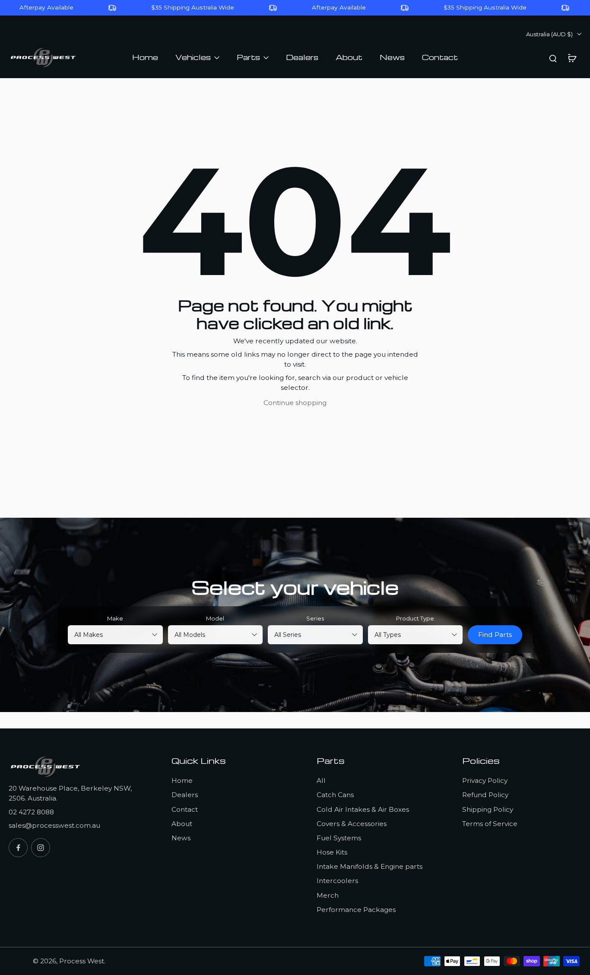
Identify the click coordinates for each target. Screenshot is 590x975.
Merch (328, 895)
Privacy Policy (485, 780)
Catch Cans (335, 795)
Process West (81, 961)
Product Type (415, 618)
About (181, 824)
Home (182, 780)
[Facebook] (18, 847)
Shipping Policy (487, 809)
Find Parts (495, 634)
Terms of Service (489, 824)
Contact (184, 809)
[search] (552, 57)
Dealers (184, 795)
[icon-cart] (571, 57)
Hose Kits (332, 852)
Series (315, 618)
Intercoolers (337, 881)
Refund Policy (485, 795)
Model (215, 618)
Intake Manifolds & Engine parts (369, 866)
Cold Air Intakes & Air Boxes (363, 809)
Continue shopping (295, 403)
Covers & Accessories (352, 824)
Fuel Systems (339, 838)
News (180, 838)
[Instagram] (40, 847)
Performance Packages (356, 909)
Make (115, 618)
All (321, 780)
